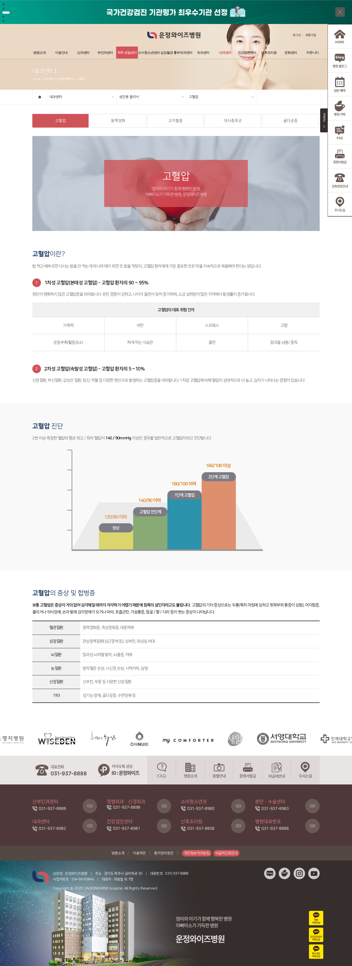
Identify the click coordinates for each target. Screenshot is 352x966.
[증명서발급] (247, 770)
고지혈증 (175, 120)
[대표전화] (61, 770)
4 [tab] (6, 17)
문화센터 (290, 52)
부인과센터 (105, 52)
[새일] (208, 739)
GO (90, 806)
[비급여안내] (276, 770)
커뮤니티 (312, 52)
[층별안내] (219, 770)
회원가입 (311, 35)
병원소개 (39, 52)
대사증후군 (233, 120)
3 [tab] (3, 13)
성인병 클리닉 (129, 97)
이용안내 (61, 52)
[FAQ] (161, 770)
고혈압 (193, 97)
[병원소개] (190, 770)
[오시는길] (305, 770)
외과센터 (203, 52)
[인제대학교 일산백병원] (318, 739)
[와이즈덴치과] (30, 739)
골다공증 (290, 120)
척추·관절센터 (127, 52)
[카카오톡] (118, 770)
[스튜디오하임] (76, 739)
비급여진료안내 (226, 853)
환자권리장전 (163, 853)
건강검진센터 (247, 52)
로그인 (297, 35)
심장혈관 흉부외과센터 (176, 52)
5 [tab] (3, 21)
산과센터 (83, 52)
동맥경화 (118, 120)
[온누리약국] (112, 739)
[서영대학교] (254, 739)
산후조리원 (269, 52)
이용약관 (139, 853)
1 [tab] (3, 4)
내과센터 (225, 52)
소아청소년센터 (149, 52)
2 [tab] (3, 8)
